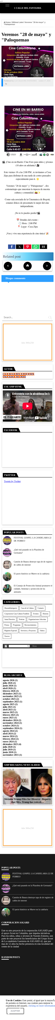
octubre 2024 (9, 725)
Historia (45, 614)
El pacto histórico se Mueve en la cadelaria (31, 574)
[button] (11, 246)
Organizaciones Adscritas (37, 619)
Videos (42, 631)
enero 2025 (8, 717)
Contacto (41, 608)
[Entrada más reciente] (8, 266)
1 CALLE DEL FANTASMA (27, 8)
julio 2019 (7, 749)
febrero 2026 (9, 691)
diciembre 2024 (10, 720)
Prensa (6, 625)
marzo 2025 (8, 712)
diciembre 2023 (10, 744)
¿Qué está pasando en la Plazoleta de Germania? (32, 885)
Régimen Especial (10, 631)
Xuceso (7, 636)
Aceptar (15, 1011)
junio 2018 (8, 752)
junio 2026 (8, 685)
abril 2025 (8, 709)
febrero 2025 (9, 715)
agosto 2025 (8, 704)
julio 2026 (7, 683)
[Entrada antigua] (47, 266)
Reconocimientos (30, 625)
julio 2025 (7, 707)
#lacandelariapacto (10, 608)
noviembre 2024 (11, 723)
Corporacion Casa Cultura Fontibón (16, 614)
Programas (17, 625)
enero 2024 (8, 741)
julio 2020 (7, 747)
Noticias (21, 619)
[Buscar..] (50, 318)
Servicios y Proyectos (28, 631)
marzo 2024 (8, 736)
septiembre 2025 (11, 701)
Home (8, 22)
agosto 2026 (8, 680)
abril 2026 (8, 688)
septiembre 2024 (11, 728)
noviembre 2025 (11, 696)
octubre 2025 (9, 699)
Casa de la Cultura (27, 608)
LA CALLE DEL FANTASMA (18, 374)
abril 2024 (8, 733)
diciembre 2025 (10, 693)
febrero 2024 (9, 739)
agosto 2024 (8, 731)
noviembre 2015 (11, 755)
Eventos (36, 614)
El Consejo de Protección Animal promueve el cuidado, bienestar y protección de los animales (33, 589)
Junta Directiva (9, 619)
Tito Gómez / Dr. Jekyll (14, 376)
